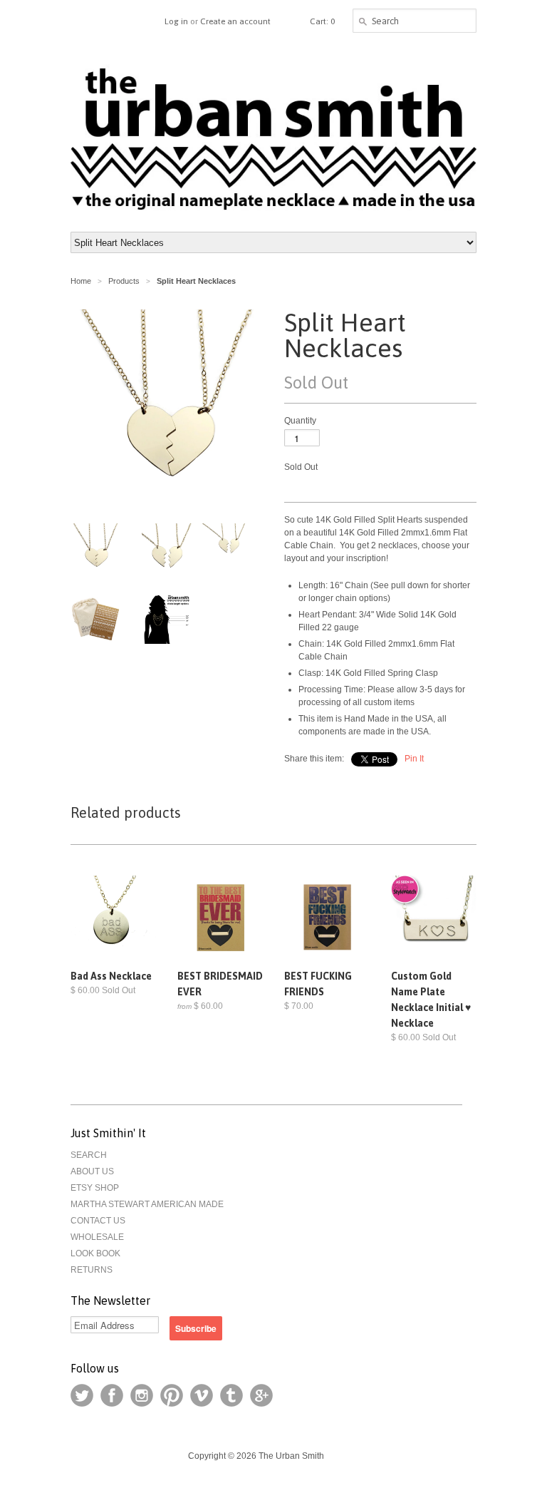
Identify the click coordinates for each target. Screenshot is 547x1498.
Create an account (235, 21)
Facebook (111, 1395)
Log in (176, 21)
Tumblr (231, 1395)
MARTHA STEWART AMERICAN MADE (147, 1204)
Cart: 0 (322, 21)
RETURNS (92, 1270)
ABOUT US (92, 1171)
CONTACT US (98, 1221)
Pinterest (171, 1395)
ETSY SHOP (95, 1188)
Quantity (300, 421)
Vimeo (201, 1395)
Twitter (82, 1395)
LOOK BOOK (95, 1253)
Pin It (414, 759)
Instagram (141, 1395)
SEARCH (89, 1155)
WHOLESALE (97, 1237)
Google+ (261, 1395)
